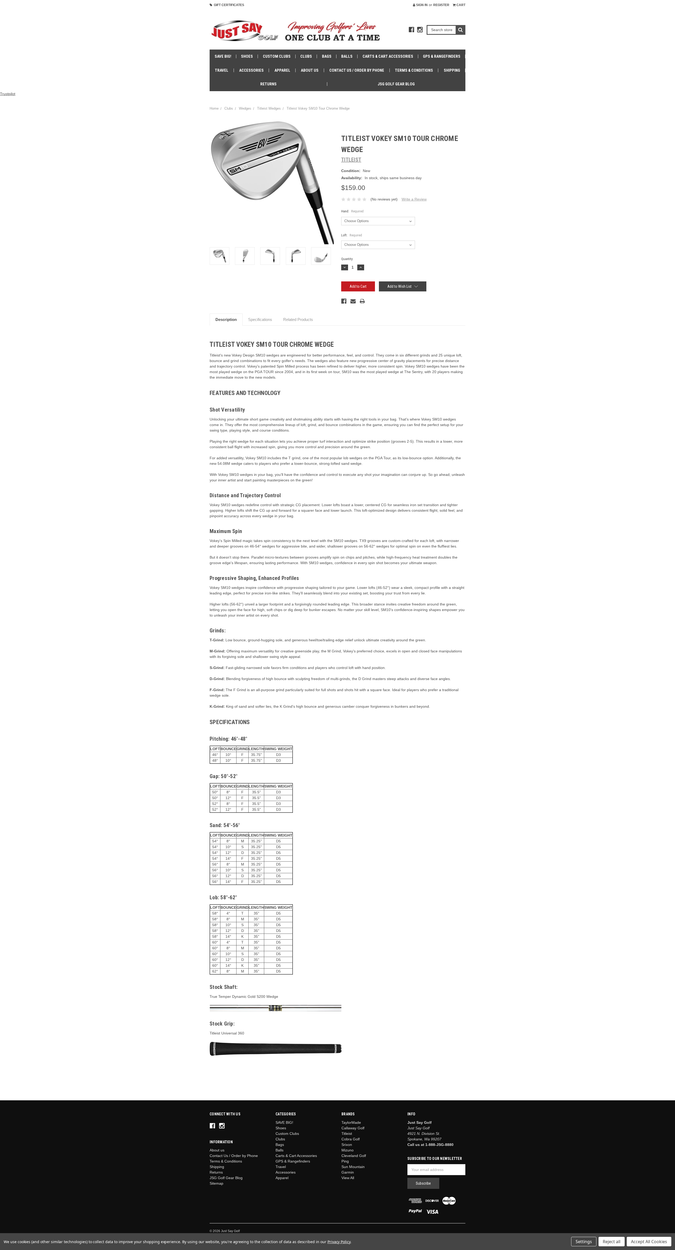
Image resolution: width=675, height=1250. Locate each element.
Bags (326, 56)
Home (214, 108)
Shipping (452, 70)
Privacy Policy (338, 1241)
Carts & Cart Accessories (388, 56)
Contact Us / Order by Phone (356, 70)
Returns (268, 84)
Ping (345, 1161)
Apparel (282, 70)
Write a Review (414, 199)
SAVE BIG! (223, 56)
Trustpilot (7, 94)
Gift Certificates (228, 5)
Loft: (351, 235)
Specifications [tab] (260, 319)
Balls (347, 56)
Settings (584, 1241)
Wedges (245, 108)
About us (310, 70)
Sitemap (216, 1183)
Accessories (251, 70)
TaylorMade (351, 1122)
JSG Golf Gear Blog (396, 84)
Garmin (347, 1172)
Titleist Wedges (269, 108)
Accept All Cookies (649, 1241)
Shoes (247, 56)
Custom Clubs (277, 56)
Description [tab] (226, 319)
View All (347, 1178)
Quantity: (347, 259)
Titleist (346, 1133)
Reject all (611, 1241)
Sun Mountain (353, 1167)
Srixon (346, 1144)
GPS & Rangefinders (441, 56)
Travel (221, 70)
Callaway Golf (352, 1128)
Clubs (306, 56)
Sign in (421, 5)
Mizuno (347, 1150)
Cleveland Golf (353, 1156)
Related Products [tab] (298, 319)
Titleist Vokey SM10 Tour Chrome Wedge (318, 108)
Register (441, 5)
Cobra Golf (350, 1139)
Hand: (352, 211)
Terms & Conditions (414, 70)
